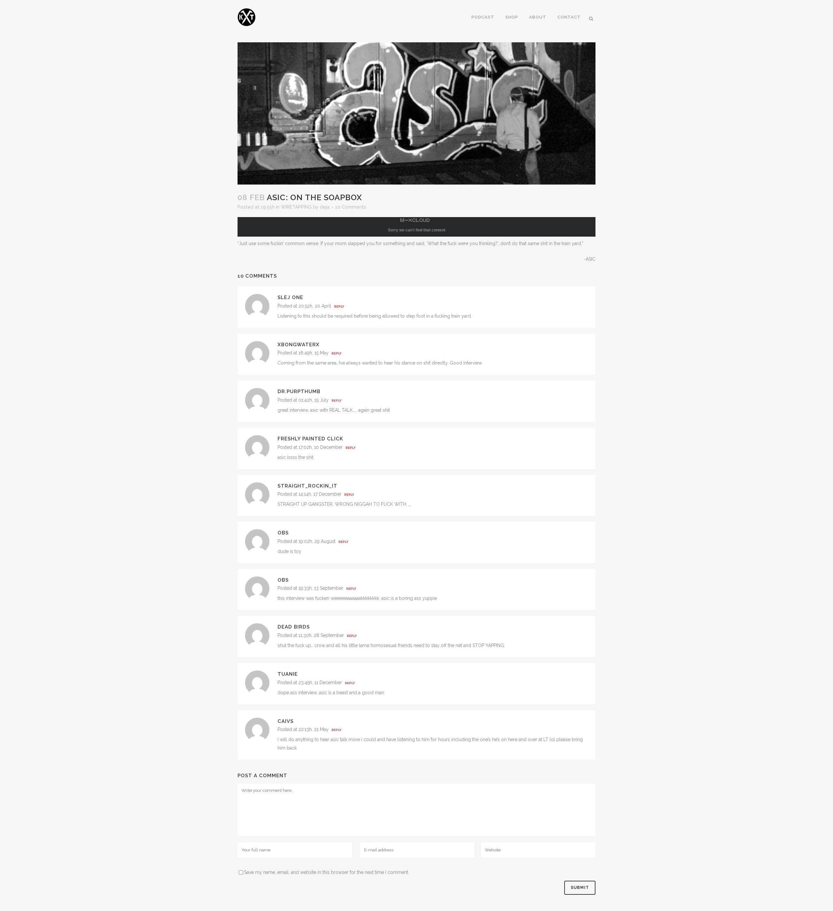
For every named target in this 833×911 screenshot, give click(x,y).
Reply (339, 306)
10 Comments (350, 207)
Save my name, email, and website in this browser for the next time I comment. (326, 872)
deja (324, 207)
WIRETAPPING (296, 207)
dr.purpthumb (299, 391)
